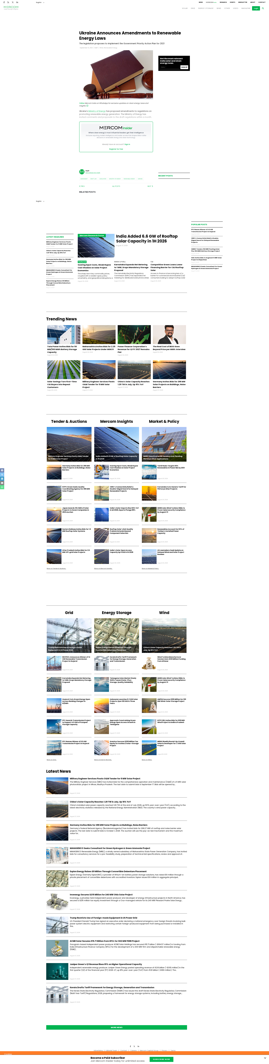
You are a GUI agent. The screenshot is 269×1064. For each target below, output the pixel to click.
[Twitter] (12, 2)
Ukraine (140, 179)
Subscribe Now (161, 1059)
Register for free (116, 149)
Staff (96, 48)
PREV (82, 186)
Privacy (164, 1050)
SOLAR (185, 8)
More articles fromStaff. (93, 173)
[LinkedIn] (17, 2)
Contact (123, 1050)
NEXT (150, 186)
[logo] (11, 8)
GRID (193, 8)
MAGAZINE (246, 8)
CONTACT (262, 2)
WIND (219, 8)
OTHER (227, 8)
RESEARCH (223, 2)
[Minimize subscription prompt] (265, 1058)
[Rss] (8, 2)
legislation (102, 179)
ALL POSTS (116, 186)
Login (256, 8)
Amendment (84, 179)
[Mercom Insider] (211, 2)
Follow (81, 103)
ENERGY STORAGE (206, 8)
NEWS (201, 2)
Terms (173, 1050)
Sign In (127, 144)
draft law (93, 179)
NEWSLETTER (242, 2)
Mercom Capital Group (149, 1050)
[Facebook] (4, 2)
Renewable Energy (129, 179)
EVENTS (232, 2)
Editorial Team (111, 1050)
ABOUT (252, 2)
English (38, 2)
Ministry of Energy (115, 179)
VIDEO (235, 8)
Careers (133, 1050)
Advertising (98, 1050)
